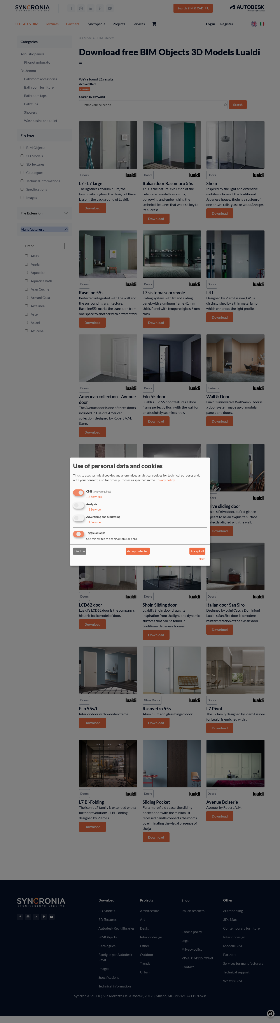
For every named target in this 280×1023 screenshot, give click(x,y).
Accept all (197, 551)
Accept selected (138, 551)
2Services (94, 497)
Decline (79, 551)
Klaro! (202, 558)
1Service (93, 509)
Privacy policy (165, 480)
